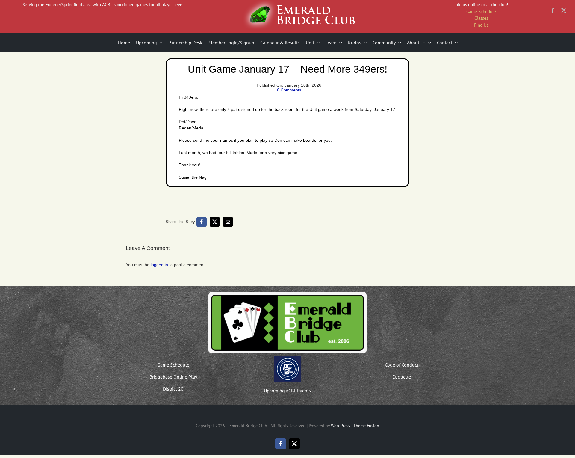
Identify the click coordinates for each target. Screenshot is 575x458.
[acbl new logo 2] (287, 358)
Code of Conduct (401, 365)
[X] (214, 221)
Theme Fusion (366, 425)
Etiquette (401, 377)
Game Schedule (481, 11)
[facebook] (552, 10)
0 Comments (289, 90)
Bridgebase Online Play (173, 377)
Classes (481, 18)
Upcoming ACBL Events (287, 391)
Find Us (481, 25)
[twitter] (563, 10)
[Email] (227, 221)
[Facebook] (201, 221)
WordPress (340, 425)
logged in (159, 264)
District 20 (173, 389)
